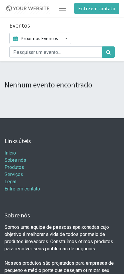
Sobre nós (15, 160)
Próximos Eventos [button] (39, 38)
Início (10, 153)
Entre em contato (96, 8)
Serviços (14, 174)
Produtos (14, 167)
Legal (10, 181)
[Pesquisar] (108, 52)
